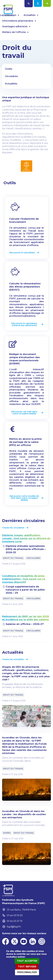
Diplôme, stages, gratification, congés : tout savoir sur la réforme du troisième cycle (26, 538)
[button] (28, 3)
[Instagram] (41, 941)
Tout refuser (27, 966)
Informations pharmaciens (17, 20)
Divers (7, 833)
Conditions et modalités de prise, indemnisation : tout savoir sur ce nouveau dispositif (23, 578)
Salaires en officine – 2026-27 (25, 624)
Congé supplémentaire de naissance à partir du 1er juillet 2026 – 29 (25, 589)
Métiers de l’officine (14, 32)
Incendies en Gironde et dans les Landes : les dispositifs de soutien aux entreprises (24, 814)
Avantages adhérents (15, 26)
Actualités (29, 15)
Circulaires (33, 558)
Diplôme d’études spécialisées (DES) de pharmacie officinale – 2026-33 (26, 549)
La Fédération (8, 15)
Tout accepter (27, 961)
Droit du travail (13, 558)
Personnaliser (27, 972)
